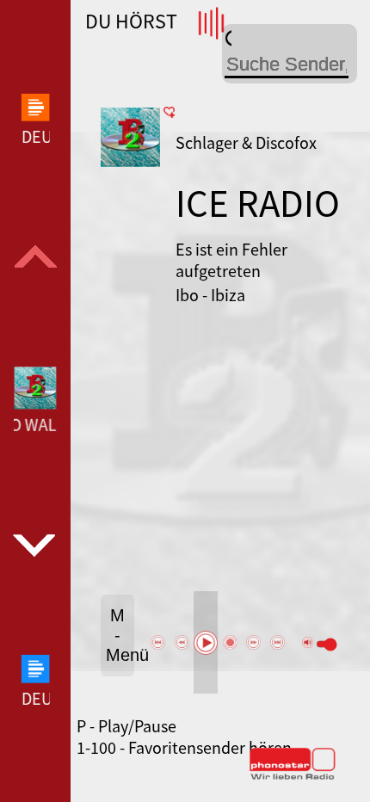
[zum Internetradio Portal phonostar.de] (293, 776)
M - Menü (120, 635)
